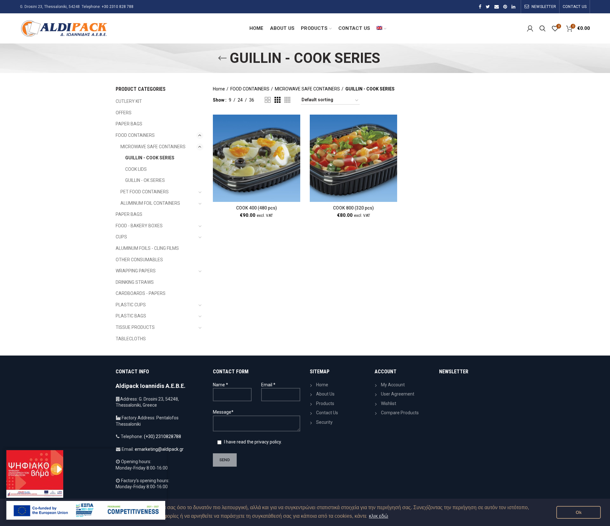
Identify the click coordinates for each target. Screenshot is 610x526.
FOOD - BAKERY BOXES (139, 225)
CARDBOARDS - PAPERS (141, 293)
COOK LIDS (136, 169)
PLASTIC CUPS (131, 304)
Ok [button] (579, 512)
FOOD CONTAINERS (249, 88)
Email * (268, 384)
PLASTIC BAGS (131, 315)
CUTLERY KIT (129, 101)
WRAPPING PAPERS (136, 270)
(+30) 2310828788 (162, 436)
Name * (220, 384)
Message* (223, 412)
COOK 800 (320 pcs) (353, 207)
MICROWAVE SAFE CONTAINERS (307, 88)
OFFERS (124, 112)
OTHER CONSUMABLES (139, 259)
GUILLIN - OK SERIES (145, 180)
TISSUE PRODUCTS (135, 327)
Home (219, 88)
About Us (325, 393)
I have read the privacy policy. (252, 441)
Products (325, 403)
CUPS (121, 236)
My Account (393, 384)
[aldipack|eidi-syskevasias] (480, 7)
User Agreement (397, 393)
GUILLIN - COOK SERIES (149, 157)
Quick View (295, 153)
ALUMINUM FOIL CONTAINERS (150, 203)
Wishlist (388, 403)
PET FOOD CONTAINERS (144, 191)
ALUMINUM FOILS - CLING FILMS (147, 248)
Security (324, 422)
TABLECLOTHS (131, 338)
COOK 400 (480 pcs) (256, 207)
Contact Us (327, 412)
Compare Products (400, 412)
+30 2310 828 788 (117, 6)
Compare (295, 139)
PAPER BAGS (129, 123)
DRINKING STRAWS (135, 282)
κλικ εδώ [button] (378, 516)
